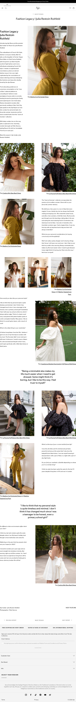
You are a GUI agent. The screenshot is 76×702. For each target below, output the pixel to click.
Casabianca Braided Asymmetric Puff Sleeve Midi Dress (58, 364)
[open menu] (2, 8)
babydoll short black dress (49, 453)
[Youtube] (45, 695)
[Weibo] (50, 695)
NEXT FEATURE (71, 608)
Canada (4, 677)
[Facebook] (31, 695)
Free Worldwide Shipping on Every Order (38, 1)
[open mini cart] (74, 8)
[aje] (38, 8)
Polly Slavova (13, 610)
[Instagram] (26, 695)
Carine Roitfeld (16, 59)
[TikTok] (36, 695)
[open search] (6, 8)
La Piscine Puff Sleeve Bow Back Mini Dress (62, 193)
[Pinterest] (40, 695)
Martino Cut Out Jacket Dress (11, 496)
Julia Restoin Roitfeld (13, 607)
